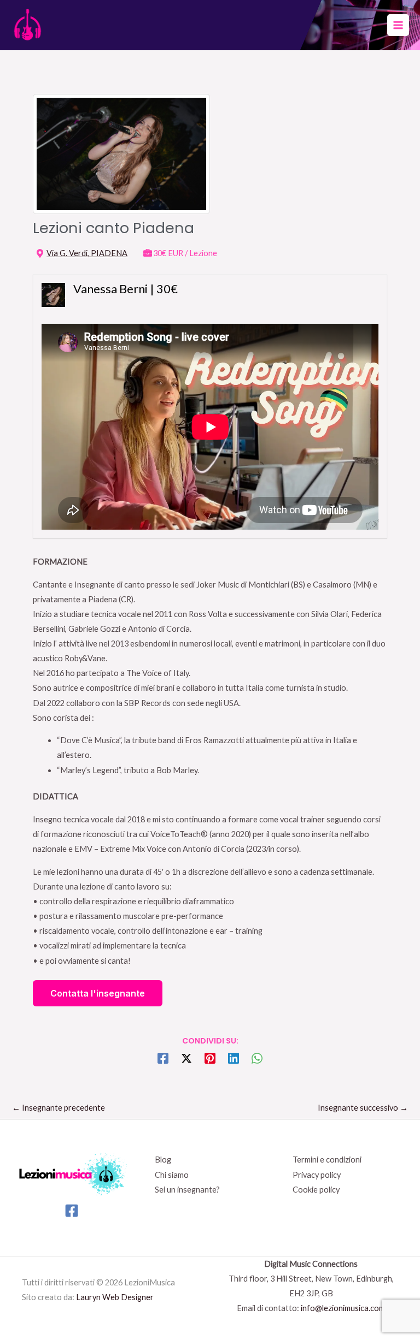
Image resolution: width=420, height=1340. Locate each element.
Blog (163, 1159)
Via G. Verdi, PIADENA (86, 253)
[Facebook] (163, 1057)
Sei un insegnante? (187, 1189)
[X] (186, 1057)
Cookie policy (316, 1189)
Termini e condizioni (327, 1159)
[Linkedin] (233, 1057)
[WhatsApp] (257, 1057)
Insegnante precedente (58, 1107)
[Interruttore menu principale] (398, 25)
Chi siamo (172, 1174)
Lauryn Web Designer (115, 1297)
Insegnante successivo (363, 1107)
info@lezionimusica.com (343, 1308)
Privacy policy (317, 1174)
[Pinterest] (210, 1057)
